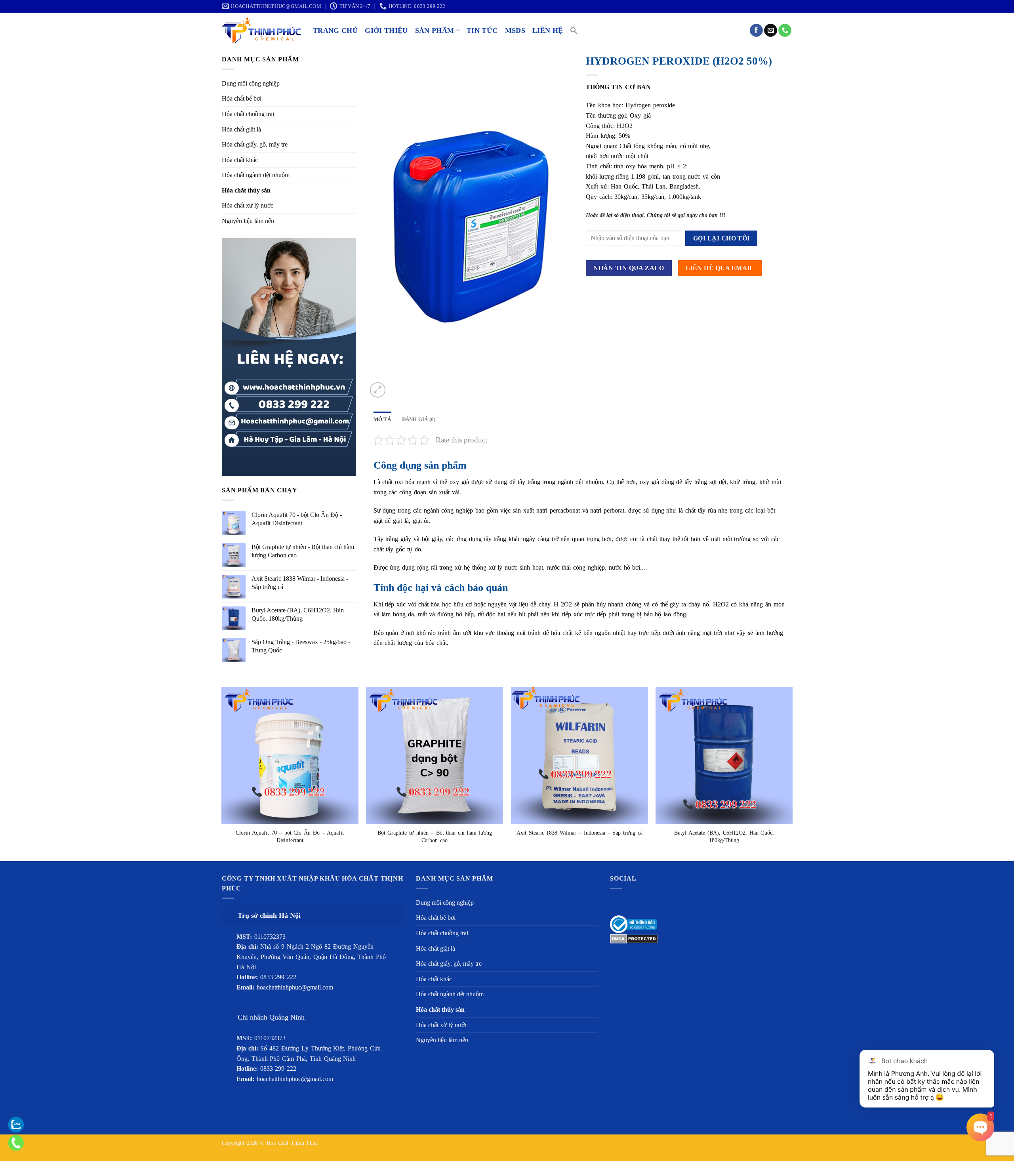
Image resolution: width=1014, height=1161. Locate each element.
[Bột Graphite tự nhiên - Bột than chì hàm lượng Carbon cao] (434, 755)
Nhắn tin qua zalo (628, 268)
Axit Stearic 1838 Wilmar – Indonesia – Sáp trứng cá (579, 832)
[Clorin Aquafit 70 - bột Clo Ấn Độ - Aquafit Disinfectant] (289, 755)
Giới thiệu (386, 30)
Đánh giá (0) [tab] (419, 419)
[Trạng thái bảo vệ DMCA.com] (634, 938)
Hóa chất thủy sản (246, 190)
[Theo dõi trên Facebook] (756, 30)
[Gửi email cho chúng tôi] (770, 30)
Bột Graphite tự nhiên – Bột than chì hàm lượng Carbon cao (434, 836)
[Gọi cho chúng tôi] (784, 30)
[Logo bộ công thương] (633, 923)
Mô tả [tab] (382, 419)
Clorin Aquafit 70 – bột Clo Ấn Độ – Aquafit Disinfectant (289, 836)
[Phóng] (377, 390)
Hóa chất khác (240, 159)
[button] (574, 30)
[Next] (792, 773)
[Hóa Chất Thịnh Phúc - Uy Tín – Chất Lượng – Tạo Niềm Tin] (261, 30)
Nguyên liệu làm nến (248, 220)
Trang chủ (335, 30)
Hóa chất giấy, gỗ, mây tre (255, 144)
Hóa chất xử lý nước (247, 205)
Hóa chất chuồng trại (248, 114)
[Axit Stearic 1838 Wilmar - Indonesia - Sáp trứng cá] (579, 755)
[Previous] (222, 773)
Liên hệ (547, 30)
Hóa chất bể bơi (241, 98)
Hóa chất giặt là (241, 129)
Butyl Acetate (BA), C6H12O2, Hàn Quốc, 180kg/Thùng (724, 836)
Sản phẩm (434, 30)
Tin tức (482, 30)
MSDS (515, 30)
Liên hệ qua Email (720, 268)
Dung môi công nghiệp (251, 83)
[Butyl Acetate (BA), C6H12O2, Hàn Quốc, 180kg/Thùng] (724, 755)
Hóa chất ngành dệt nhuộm (256, 175)
